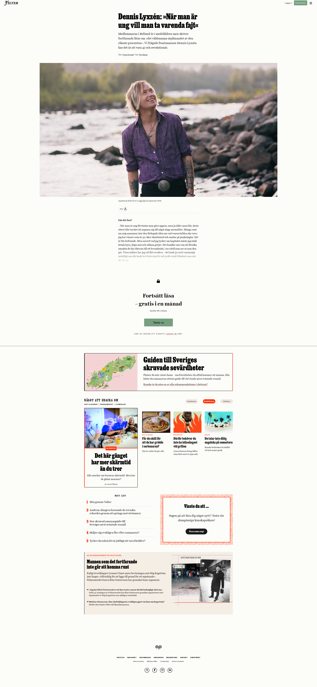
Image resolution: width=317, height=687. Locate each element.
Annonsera (158, 657)
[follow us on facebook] (154, 670)
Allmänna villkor (152, 661)
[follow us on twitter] (147, 670)
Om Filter (120, 657)
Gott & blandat (91, 404)
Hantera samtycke (178, 661)
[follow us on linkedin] (170, 670)
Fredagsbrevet (106, 404)
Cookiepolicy (164, 661)
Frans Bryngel (128, 55)
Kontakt (183, 657)
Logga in (288, 3)
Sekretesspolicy (138, 661)
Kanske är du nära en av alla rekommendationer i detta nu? (175, 384)
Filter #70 (142, 201)
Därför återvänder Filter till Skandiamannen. (126, 603)
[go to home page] (11, 3)
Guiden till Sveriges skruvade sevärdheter (173, 364)
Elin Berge (143, 55)
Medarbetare (171, 657)
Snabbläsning (209, 401)
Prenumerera (300, 3)
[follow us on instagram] (162, 670)
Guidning (226, 401)
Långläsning (191, 401)
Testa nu (158, 322)
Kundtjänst (195, 657)
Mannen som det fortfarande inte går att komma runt (112, 564)
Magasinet (131, 657)
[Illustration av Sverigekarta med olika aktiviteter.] (111, 372)
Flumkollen (121, 404)
